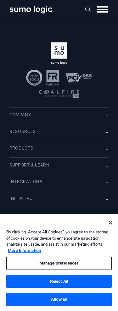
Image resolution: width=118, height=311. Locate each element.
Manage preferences (59, 263)
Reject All (59, 281)
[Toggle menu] (102, 9)
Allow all (59, 299)
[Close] (110, 223)
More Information (24, 250)
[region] (59, 262)
